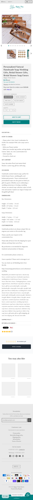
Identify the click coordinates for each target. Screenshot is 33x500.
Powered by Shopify (16, 489)
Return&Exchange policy (16, 435)
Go (29, 420)
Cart (29, 1)
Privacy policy (16, 433)
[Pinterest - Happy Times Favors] (16, 456)
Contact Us (22, 449)
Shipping (6, 84)
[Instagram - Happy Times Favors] (13, 456)
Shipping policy (17, 437)
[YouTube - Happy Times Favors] (20, 456)
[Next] (31, 46)
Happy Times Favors (9, 78)
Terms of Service (16, 441)
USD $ (9, 1)
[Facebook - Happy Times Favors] (10, 456)
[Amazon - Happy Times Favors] (23, 456)
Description (5, 132)
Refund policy (16, 439)
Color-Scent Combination (10, 94)
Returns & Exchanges (8, 323)
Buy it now (16, 122)
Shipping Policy (6, 319)
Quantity (6, 107)
